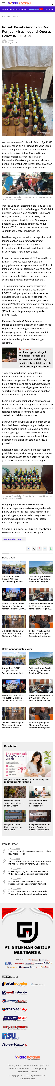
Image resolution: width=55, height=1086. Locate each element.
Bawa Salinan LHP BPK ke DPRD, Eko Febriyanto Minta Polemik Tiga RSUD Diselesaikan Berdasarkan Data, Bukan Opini (41, 606)
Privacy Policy (39, 1068)
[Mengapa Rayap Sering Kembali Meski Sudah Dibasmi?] (15, 792)
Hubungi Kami (40, 1065)
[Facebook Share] (28, 549)
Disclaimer (23, 1071)
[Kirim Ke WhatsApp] (51, 549)
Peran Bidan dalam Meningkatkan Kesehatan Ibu (38, 803)
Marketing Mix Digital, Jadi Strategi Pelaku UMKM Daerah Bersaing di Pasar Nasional (28, 872)
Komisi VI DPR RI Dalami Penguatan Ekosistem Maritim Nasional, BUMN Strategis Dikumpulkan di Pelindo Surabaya (14, 606)
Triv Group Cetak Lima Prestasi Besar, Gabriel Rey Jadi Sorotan (29, 852)
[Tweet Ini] (34, 549)
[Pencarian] (51, 3)
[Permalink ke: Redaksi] (4, 41)
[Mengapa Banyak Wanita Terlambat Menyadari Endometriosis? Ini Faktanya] (27, 764)
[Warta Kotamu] (19, 3)
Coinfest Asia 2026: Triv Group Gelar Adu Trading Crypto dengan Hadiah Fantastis (27, 892)
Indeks (34, 1071)
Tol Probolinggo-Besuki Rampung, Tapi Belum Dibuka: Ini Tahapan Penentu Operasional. (40, 579)
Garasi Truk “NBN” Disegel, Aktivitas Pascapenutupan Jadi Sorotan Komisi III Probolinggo (12, 579)
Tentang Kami (14, 1065)
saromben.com (27, 1078)
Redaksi (11, 40)
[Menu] (4, 3)
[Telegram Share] (45, 549)
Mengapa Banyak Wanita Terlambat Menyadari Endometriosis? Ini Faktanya (26, 780)
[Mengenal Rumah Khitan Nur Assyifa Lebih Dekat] (15, 816)
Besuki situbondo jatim (14, 539)
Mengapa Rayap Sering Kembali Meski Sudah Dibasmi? (14, 803)
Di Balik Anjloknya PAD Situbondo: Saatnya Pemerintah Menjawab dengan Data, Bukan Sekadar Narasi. (39, 633)
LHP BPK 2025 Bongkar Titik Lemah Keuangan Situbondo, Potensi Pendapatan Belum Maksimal (13, 633)
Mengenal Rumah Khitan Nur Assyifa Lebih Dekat (13, 827)
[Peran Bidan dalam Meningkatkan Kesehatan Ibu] (40, 792)
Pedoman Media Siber (19, 1068)
